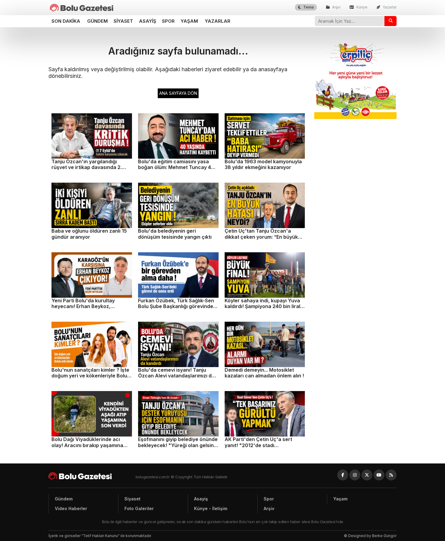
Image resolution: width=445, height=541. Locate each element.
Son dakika (65, 21)
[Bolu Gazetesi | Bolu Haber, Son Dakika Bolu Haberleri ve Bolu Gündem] (81, 7)
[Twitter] (366, 475)
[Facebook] (342, 475)
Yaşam (189, 21)
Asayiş (147, 21)
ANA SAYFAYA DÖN (178, 93)
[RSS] (391, 475)
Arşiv (336, 7)
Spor (168, 21)
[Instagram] (354, 475)
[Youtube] (379, 475)
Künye (361, 7)
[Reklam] (355, 117)
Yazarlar (389, 7)
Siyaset (123, 21)
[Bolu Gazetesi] (92, 476)
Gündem (97, 21)
